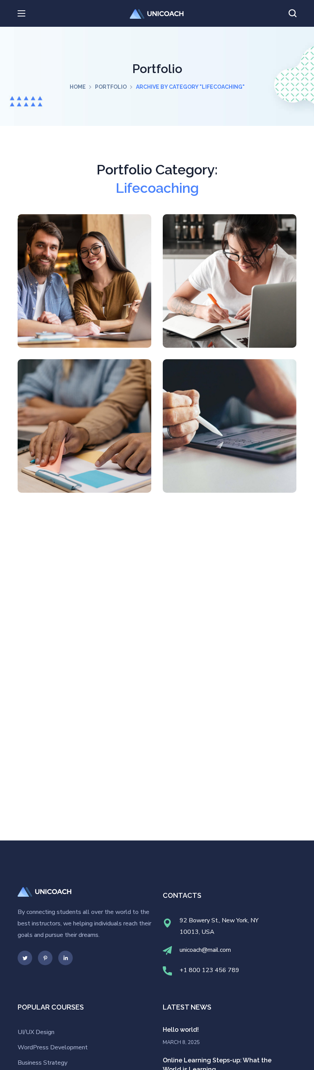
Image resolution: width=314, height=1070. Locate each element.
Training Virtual (84, 430)
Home (78, 87)
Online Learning (229, 430)
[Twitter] (25, 958)
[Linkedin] (65, 958)
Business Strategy (42, 1063)
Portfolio (111, 87)
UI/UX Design (36, 1032)
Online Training (84, 285)
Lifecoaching (87, 305)
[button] (292, 13)
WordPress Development (53, 1047)
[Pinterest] (45, 958)
